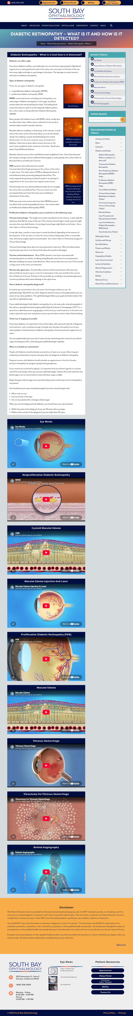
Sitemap (122, 1013)
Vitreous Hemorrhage (102, 93)
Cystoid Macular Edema (103, 71)
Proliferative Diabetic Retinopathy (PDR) (109, 82)
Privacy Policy (109, 1013)
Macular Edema (100, 87)
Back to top (121, 944)
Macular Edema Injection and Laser (107, 76)
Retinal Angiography (101, 103)
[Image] (53, 971)
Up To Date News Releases (68, 977)
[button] (96, 3)
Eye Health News (65, 984)
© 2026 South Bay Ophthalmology (22, 1013)
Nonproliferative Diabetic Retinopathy (108, 66)
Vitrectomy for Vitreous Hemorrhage (107, 98)
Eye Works (98, 60)
